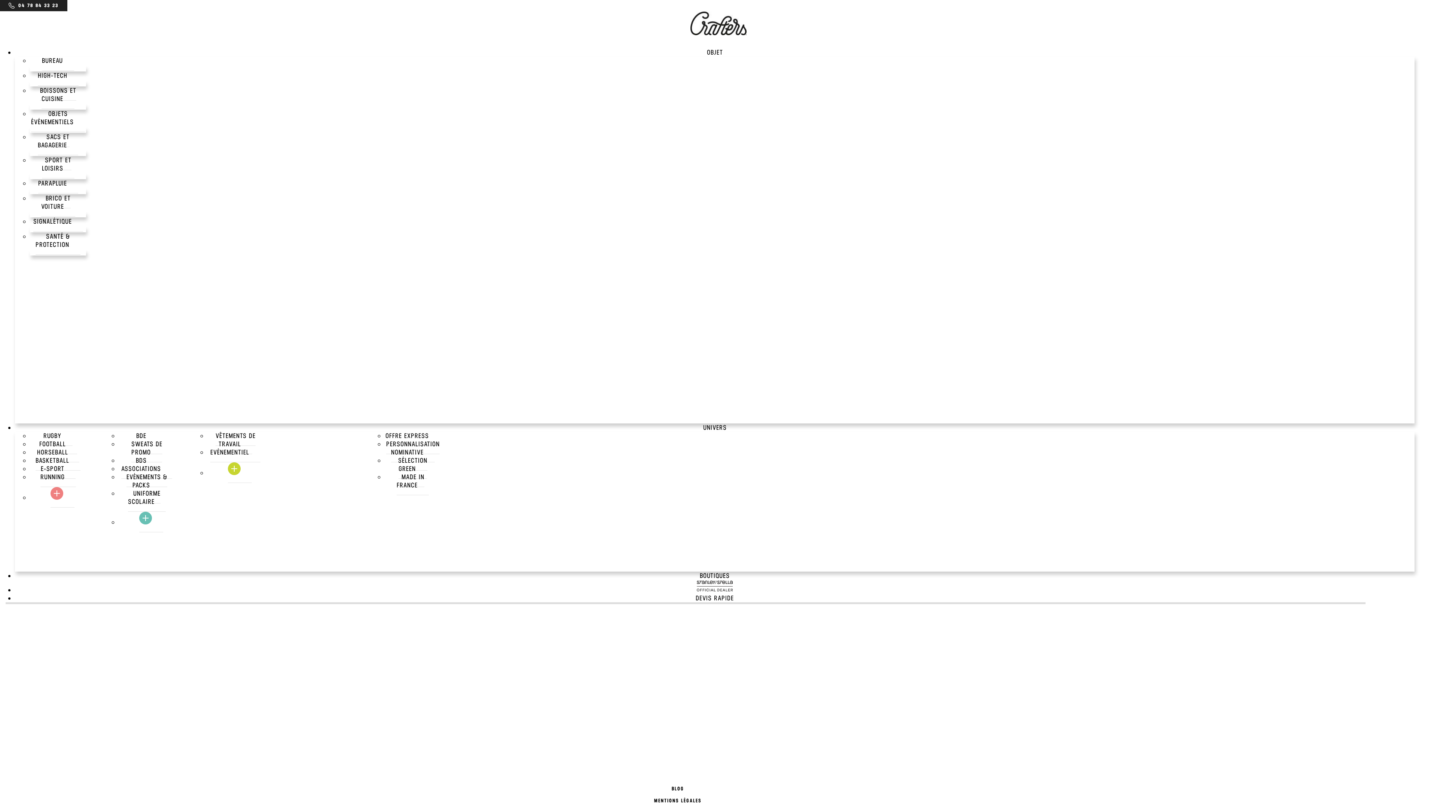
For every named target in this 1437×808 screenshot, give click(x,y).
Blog (678, 789)
